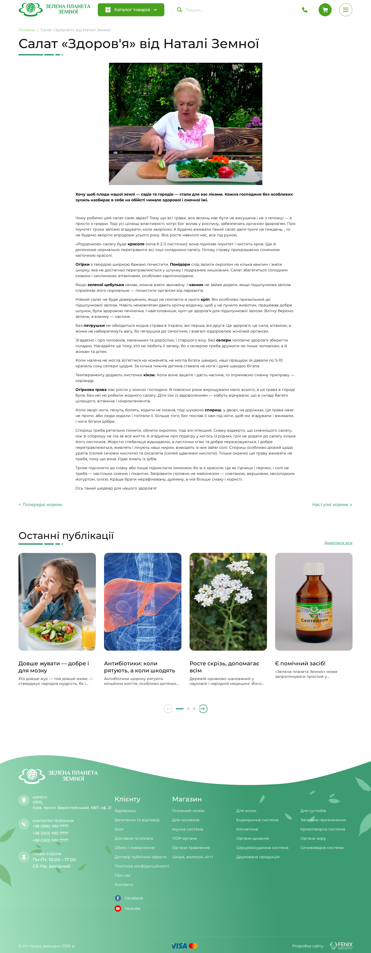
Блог (119, 829)
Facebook (134, 898)
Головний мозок (188, 810)
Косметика (247, 829)
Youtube (132, 908)
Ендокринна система (257, 819)
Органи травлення (191, 847)
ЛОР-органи (184, 838)
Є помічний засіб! (300, 663)
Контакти (124, 884)
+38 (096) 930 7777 (50, 826)
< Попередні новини (40, 504)
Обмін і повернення (135, 847)
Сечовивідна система (322, 847)
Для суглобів (313, 810)
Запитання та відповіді (137, 819)
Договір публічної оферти (141, 856)
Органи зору (313, 838)
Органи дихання (252, 838)
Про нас (123, 875)
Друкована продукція (257, 856)
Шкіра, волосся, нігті (192, 856)
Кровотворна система (322, 829)
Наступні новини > (332, 504)
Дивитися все (338, 542)
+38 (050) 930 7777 (50, 833)
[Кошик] (325, 9)
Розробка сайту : (308, 945)
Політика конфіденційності (142, 866)
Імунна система (187, 829)
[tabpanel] (57, 625)
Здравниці (125, 810)
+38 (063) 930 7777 (50, 840)
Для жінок (246, 810)
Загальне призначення (323, 819)
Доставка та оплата (134, 838)
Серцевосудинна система (262, 847)
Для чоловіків (186, 819)
